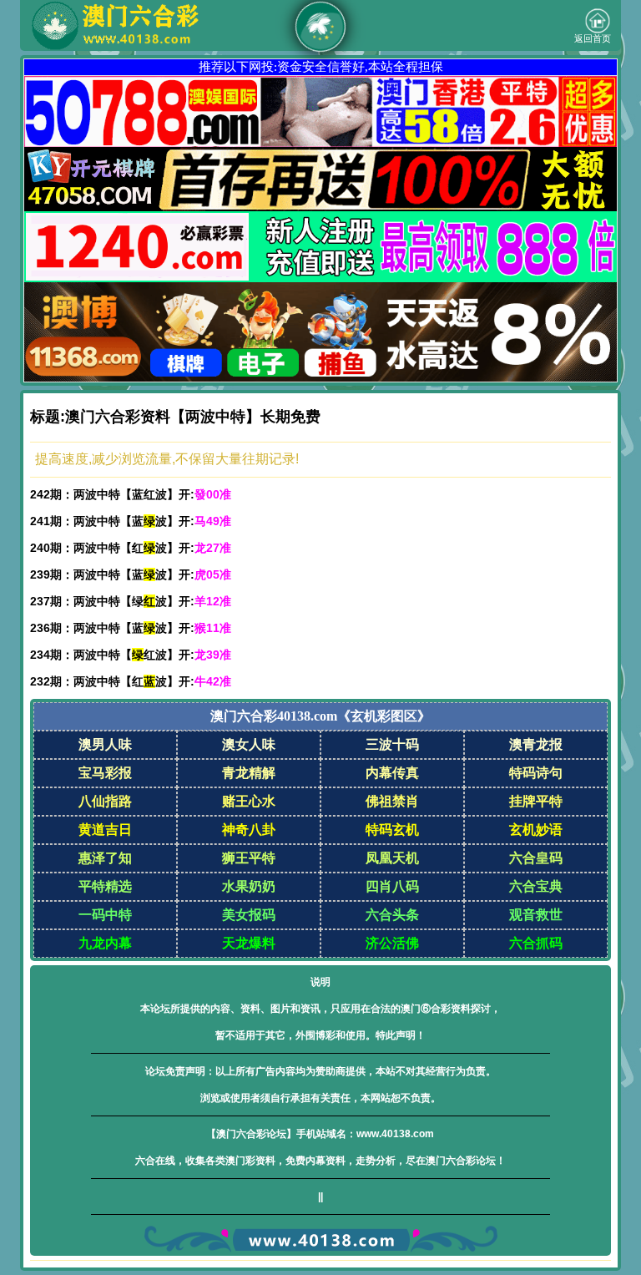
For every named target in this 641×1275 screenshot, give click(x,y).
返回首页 (592, 38)
